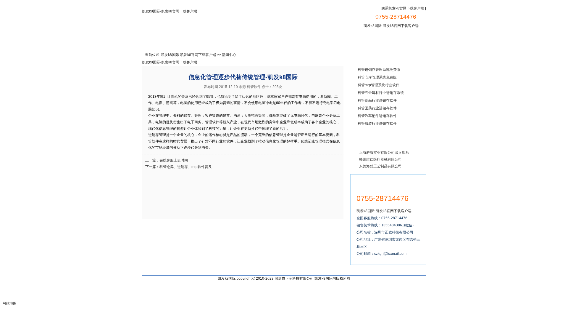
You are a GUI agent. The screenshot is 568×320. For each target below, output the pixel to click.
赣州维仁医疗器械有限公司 (380, 159)
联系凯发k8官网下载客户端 (402, 8)
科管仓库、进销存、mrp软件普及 (185, 167)
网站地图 (9, 303)
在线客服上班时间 (173, 160)
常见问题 (387, 40)
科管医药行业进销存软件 (377, 108)
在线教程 (264, 40)
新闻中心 (357, 40)
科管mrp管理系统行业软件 (378, 85)
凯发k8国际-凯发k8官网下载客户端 (169, 11)
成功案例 (294, 40)
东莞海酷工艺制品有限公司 (380, 166)
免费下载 (235, 40)
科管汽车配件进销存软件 (377, 116)
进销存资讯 (326, 40)
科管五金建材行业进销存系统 (381, 93)
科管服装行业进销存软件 (377, 123)
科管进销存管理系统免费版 (379, 70)
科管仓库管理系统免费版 (377, 77)
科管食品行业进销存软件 (377, 100)
